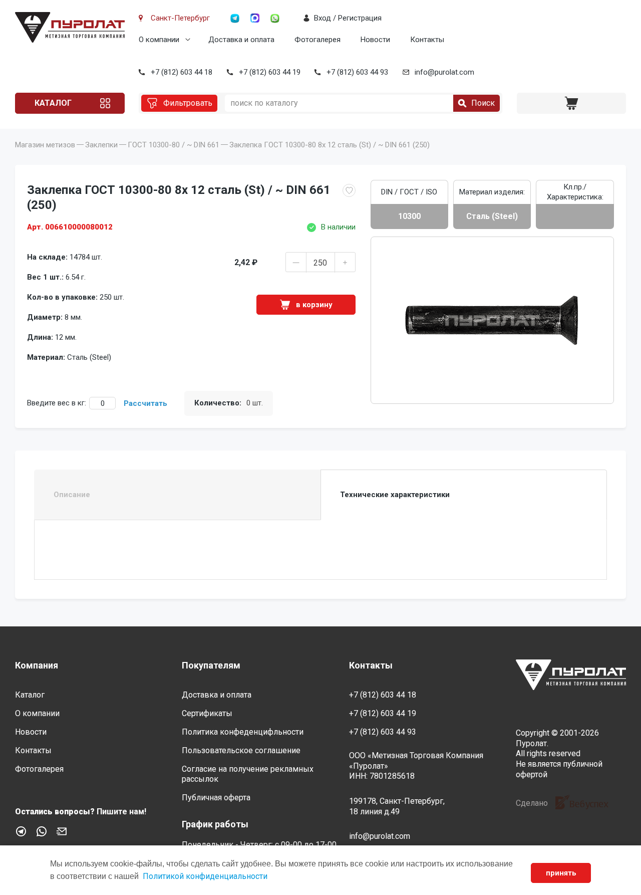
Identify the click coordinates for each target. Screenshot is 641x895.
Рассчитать (145, 403)
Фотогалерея (317, 39)
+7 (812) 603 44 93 (357, 72)
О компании (159, 39)
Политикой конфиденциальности (205, 876)
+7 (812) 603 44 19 (269, 72)
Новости (375, 39)
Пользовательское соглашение (241, 750)
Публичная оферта (216, 797)
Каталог (53, 103)
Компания (36, 665)
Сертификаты (207, 713)
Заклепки (101, 144)
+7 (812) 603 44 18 (181, 72)
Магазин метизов (45, 144)
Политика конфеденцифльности (242, 732)
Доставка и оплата (241, 39)
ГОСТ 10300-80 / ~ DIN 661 (173, 144)
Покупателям (211, 665)
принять (561, 872)
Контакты (427, 39)
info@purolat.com (444, 72)
